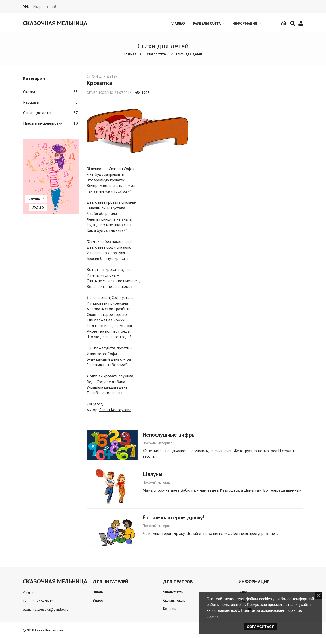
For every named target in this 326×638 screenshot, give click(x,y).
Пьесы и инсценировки (42, 123)
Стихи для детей (189, 54)
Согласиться (260, 627)
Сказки (29, 91)
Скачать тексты (174, 600)
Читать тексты (173, 592)
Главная (130, 54)
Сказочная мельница (55, 23)
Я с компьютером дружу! (174, 517)
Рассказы (31, 102)
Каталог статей (156, 54)
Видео (98, 600)
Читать (98, 592)
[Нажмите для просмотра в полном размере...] (137, 157)
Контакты (170, 608)
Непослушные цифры (169, 434)
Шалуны (152, 474)
